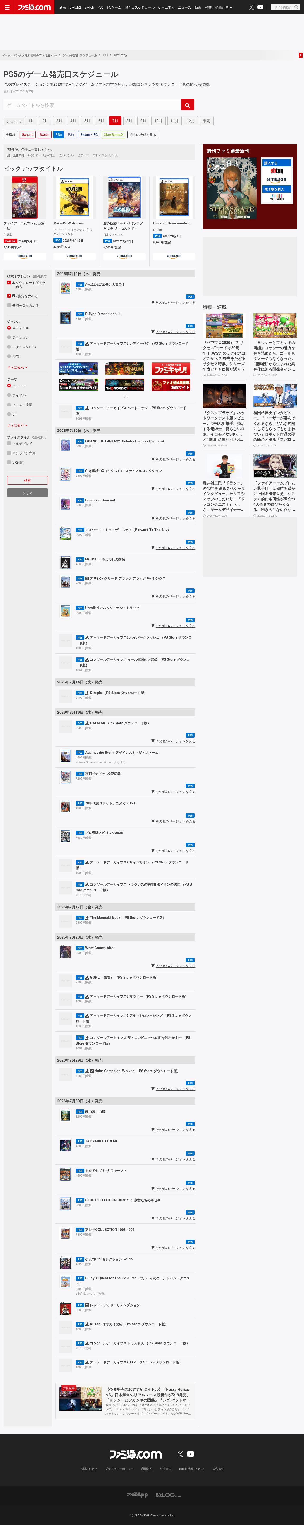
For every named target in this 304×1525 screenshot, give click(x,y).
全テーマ (19, 385)
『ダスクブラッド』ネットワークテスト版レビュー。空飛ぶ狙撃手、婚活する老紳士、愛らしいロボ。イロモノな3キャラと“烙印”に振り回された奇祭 (224, 426)
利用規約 (146, 1468)
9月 (143, 120)
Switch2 (75, 7)
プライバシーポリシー (119, 1468)
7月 (115, 120)
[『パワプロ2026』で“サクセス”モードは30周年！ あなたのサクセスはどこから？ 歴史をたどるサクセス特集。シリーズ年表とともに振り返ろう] (224, 325)
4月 (73, 120)
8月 (129, 120)
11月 (175, 120)
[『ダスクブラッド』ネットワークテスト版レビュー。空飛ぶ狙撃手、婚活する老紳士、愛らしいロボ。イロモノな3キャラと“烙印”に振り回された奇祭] (224, 396)
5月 (87, 120)
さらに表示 (15, 367)
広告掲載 (218, 1468)
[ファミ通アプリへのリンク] (137, 1494)
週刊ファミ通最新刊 (228, 150)
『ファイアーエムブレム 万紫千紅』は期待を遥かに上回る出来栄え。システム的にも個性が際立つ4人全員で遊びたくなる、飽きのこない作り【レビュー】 (274, 496)
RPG (15, 356)
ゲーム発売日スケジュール (80, 55)
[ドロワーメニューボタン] (7, 7)
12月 (191, 120)
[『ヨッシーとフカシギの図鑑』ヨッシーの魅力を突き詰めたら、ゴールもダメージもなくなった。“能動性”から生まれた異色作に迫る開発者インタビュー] (275, 325)
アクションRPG (24, 347)
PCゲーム (114, 7)
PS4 (71, 134)
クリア (28, 492)
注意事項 (165, 1468)
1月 (31, 120)
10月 (158, 120)
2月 (45, 120)
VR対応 (18, 462)
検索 (27, 480)
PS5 (100, 7)
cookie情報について (192, 1468)
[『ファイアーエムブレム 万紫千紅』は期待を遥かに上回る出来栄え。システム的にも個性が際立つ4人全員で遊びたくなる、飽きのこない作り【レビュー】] (275, 466)
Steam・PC (89, 134)
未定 (206, 120)
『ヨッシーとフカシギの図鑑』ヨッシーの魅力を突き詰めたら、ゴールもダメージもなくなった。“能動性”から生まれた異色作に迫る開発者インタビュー (274, 356)
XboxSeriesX (113, 134)
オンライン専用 (24, 453)
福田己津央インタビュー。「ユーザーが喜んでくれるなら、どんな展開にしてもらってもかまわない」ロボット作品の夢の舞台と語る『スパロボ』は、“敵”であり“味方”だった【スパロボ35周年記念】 (274, 426)
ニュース (184, 7)
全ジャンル (20, 328)
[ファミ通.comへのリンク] (34, 7)
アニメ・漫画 (22, 404)
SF (14, 414)
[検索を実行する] (187, 104)
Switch (89, 7)
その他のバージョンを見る (175, 302)
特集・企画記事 (217, 7)
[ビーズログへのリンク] (168, 1494)
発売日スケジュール (140, 7)
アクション (20, 337)
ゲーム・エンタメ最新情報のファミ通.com (29, 55)
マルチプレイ (22, 443)
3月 (59, 120)
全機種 (11, 134)
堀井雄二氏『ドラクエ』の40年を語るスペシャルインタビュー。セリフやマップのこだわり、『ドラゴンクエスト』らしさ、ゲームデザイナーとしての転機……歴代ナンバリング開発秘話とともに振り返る (224, 496)
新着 (62, 7)
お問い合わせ (88, 1468)
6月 (101, 120)
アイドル (19, 395)
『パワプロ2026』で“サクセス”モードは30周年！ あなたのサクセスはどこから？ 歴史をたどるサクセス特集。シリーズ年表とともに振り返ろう (224, 356)
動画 (198, 7)
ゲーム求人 (166, 7)
